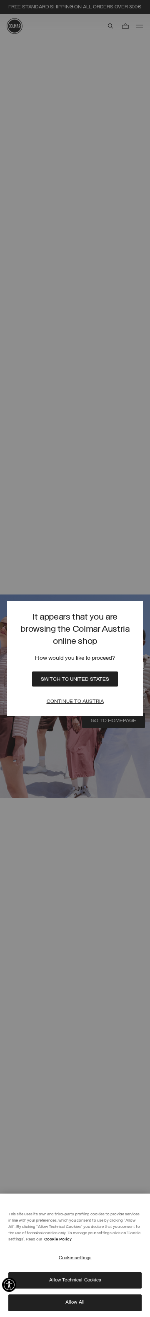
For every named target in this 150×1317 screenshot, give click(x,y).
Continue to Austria (75, 701)
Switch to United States (75, 679)
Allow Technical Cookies (75, 1280)
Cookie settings (75, 1258)
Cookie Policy (58, 1239)
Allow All (75, 1302)
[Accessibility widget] (9, 1285)
